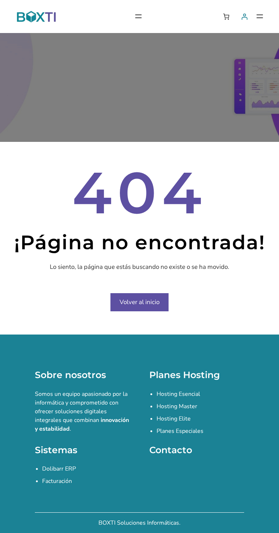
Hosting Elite (174, 419)
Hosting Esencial (178, 394)
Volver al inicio (139, 302)
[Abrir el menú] (138, 16)
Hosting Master (177, 406)
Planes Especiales (180, 431)
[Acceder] (244, 16)
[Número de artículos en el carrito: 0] (226, 16)
